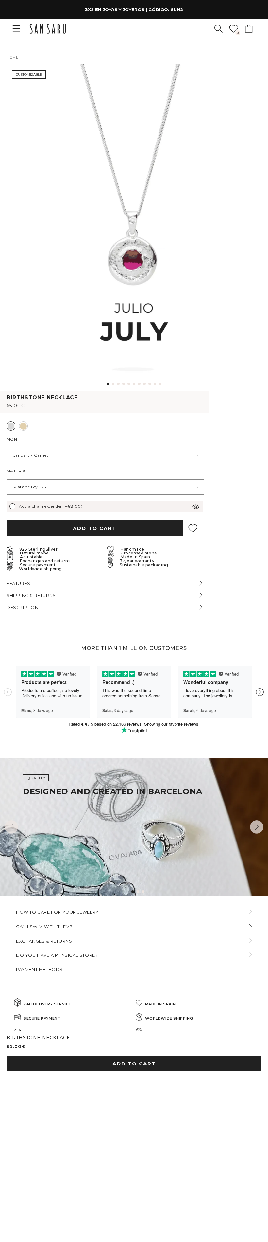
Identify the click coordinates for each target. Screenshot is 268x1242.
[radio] (11, 426)
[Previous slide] (11, 827)
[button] (218, 29)
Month (15, 439)
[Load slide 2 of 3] (138, 891)
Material (17, 470)
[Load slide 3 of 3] (143, 891)
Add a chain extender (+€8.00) (50, 506)
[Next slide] (256, 827)
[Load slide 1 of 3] (132, 891)
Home (12, 57)
